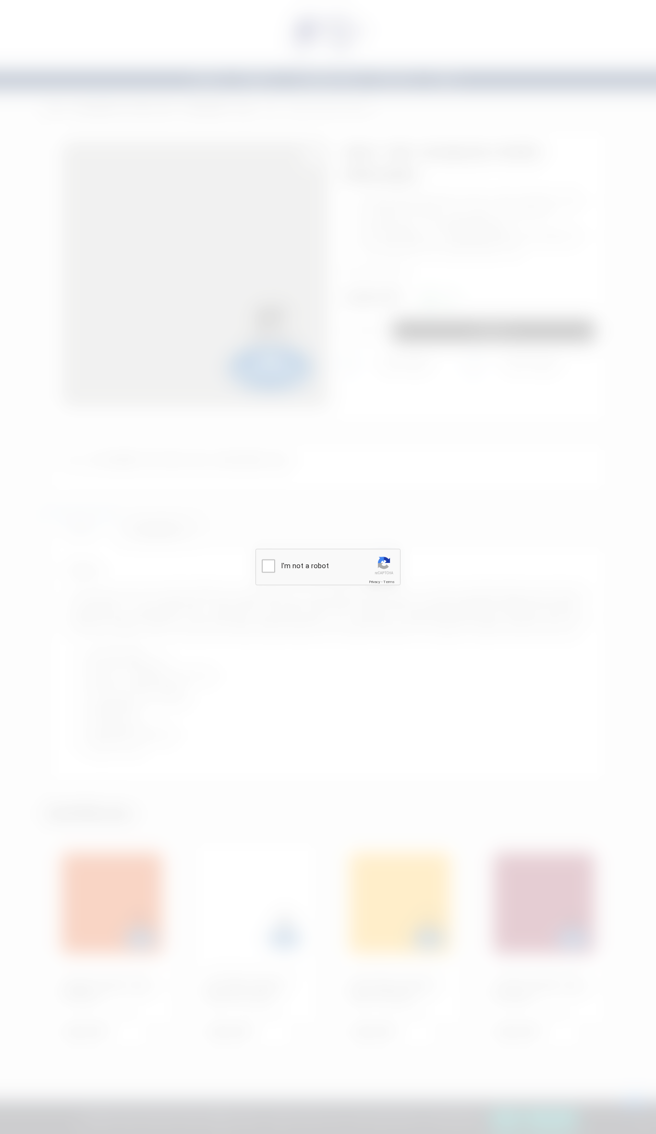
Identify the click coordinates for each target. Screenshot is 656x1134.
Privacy (374, 581)
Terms (389, 581)
